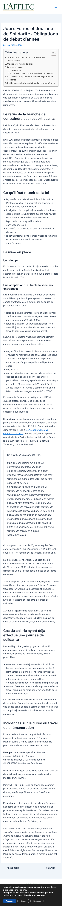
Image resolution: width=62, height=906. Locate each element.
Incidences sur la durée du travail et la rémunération (31, 83)
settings (41, 895)
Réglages (37, 901)
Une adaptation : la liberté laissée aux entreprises (32, 73)
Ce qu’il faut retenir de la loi (20, 64)
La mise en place (15, 67)
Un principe (16, 70)
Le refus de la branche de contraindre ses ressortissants (26, 59)
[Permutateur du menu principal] (56, 7)
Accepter (9, 901)
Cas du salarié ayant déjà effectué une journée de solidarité (30, 78)
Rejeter (23, 901)
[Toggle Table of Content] (52, 53)
